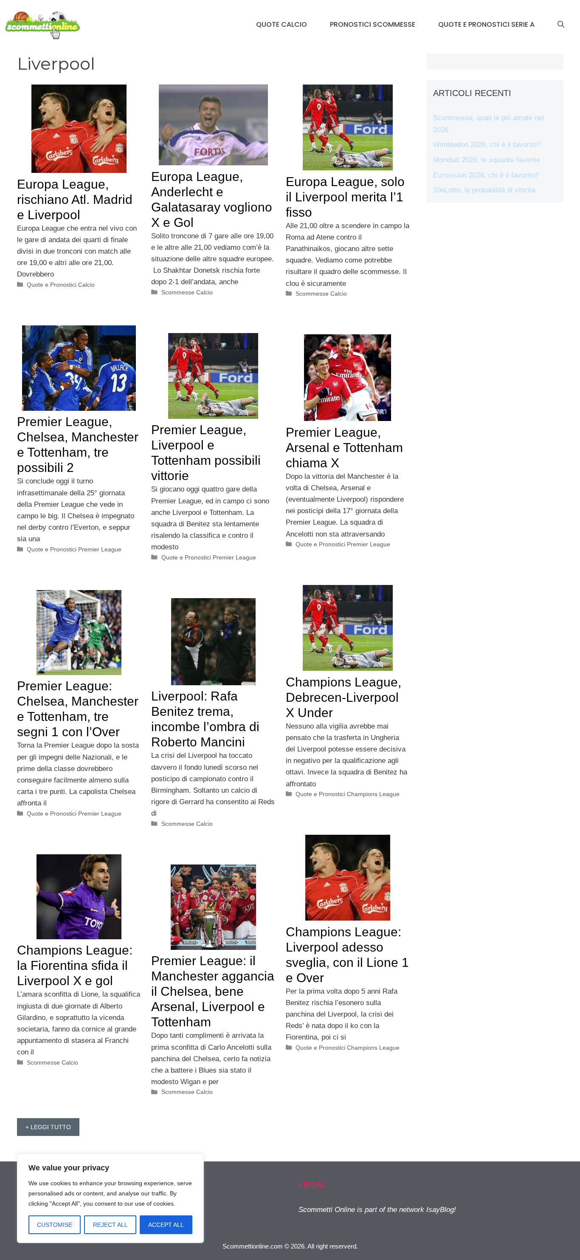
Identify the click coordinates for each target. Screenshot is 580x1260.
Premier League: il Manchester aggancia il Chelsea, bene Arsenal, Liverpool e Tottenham (212, 991)
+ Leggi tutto (48, 1127)
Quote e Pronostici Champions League (348, 794)
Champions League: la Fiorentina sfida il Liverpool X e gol (74, 965)
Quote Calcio (281, 24)
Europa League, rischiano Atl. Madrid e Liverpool (74, 199)
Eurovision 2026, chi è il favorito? (486, 175)
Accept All (166, 1224)
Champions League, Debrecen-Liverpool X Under (343, 697)
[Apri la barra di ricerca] (561, 24)
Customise (54, 1224)
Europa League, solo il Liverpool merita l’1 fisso (345, 197)
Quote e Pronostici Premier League (74, 549)
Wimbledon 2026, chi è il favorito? (487, 145)
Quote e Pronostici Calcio (61, 284)
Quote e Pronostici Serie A (486, 24)
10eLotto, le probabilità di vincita (484, 190)
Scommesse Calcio (187, 292)
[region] (110, 1198)
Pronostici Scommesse (372, 24)
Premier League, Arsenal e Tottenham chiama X (344, 447)
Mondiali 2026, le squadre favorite (486, 160)
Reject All (110, 1224)
